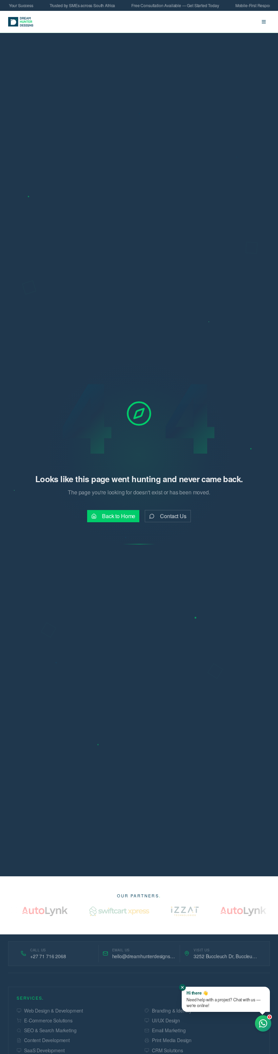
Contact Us (173, 516)
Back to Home (118, 516)
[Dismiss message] (182, 987)
